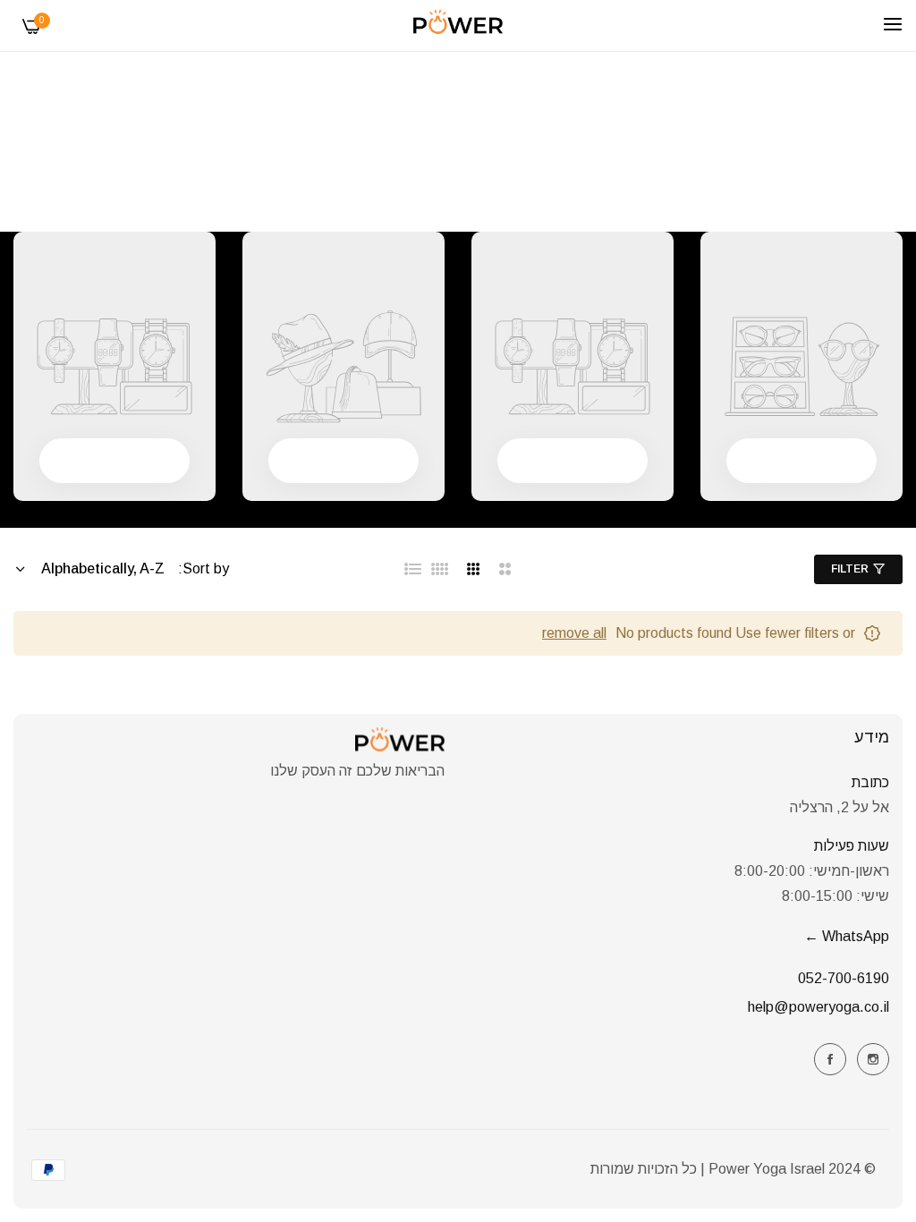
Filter (850, 569)
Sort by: (203, 568)
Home (490, 174)
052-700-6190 (843, 978)
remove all (574, 633)
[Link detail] (873, 1059)
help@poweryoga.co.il (818, 1006)
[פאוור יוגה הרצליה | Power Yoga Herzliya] (458, 25)
